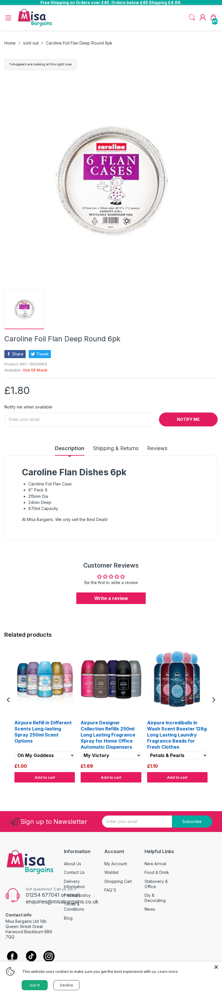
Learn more (168, 971)
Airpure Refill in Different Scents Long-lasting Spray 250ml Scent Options (43, 731)
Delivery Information (74, 884)
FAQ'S (110, 890)
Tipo (199, 788)
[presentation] (8, 699)
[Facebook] (12, 956)
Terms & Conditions (74, 906)
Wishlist (111, 872)
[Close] (216, 967)
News (150, 909)
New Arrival (155, 863)
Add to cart (45, 777)
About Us (72, 863)
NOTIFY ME (188, 419)
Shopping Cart (118, 881)
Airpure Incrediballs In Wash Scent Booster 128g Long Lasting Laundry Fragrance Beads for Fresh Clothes (177, 735)
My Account (115, 863)
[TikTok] (31, 957)
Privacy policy (77, 895)
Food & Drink (157, 872)
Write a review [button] (111, 598)
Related (211, 788)
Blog (68, 918)
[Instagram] (49, 957)
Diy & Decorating (155, 898)
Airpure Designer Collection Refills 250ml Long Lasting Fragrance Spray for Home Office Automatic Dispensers (108, 735)
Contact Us (74, 872)
